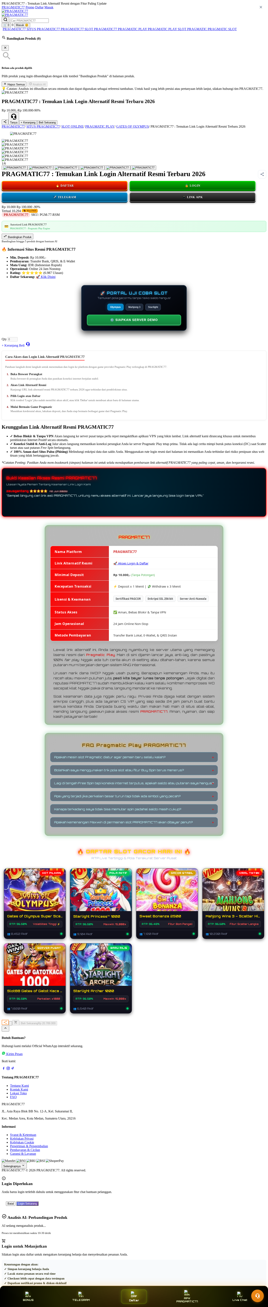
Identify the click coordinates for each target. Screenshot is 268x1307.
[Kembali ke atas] (5, 1028)
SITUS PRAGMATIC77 (44, 29)
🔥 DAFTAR (65, 185)
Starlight (153, 307)
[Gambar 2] (40, 167)
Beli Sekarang (47, 122)
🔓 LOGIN (192, 185)
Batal (11, 1203)
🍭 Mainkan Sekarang (167, 894)
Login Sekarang (27, 1203)
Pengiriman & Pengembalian (29, 1146)
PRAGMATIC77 (13, 7)
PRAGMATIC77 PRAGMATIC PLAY (121, 29)
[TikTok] (13, 1069)
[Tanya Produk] (27, 344)
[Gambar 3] (66, 167)
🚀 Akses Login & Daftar (130, 563)
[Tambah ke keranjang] (15, 1022)
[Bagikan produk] (5, 122)
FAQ (13, 1097)
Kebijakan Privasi (22, 1138)
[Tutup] (5, 48)
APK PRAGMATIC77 (187, 1300)
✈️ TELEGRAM (64, 197)
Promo (30, 7)
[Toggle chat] (257, 1296)
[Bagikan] (5, 1022)
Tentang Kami (19, 1085)
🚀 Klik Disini (45, 277)
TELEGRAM (81, 1300)
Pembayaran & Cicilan (25, 1150)
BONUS (28, 1300)
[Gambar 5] (117, 167)
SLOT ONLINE (72, 126)
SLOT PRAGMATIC (193, 29)
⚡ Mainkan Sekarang (35, 894)
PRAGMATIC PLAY (163, 29)
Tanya (13, 122)
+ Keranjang (28, 122)
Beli (21, 345)
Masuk (48, 7)
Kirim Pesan (14, 1054)
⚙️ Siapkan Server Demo (134, 320)
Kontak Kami (19, 1089)
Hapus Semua (16, 84)
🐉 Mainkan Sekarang (233, 894)
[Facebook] (3, 1069)
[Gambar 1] (14, 167)
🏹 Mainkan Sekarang (101, 968)
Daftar (39, 7)
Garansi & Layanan (23, 1153)
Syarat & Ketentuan (23, 1135)
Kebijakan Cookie (22, 1142)
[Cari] (5, 20)
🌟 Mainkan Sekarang (101, 894)
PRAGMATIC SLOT (222, 29)
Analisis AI (39, 84)
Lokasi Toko (18, 1093)
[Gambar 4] (92, 167)
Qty (4, 339)
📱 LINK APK (192, 197)
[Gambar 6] (143, 167)
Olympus (115, 307)
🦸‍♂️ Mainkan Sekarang (35, 968)
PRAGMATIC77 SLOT (77, 29)
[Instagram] (8, 1069)
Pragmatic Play (100, 655)
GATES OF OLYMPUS (132, 126)
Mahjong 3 (134, 307)
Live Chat (239, 1300)
